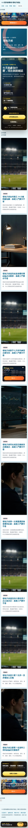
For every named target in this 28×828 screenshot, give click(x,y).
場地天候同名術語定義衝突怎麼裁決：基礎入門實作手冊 (14, 447)
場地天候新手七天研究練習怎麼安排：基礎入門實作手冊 (14, 352)
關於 (14, 6)
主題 (6, 6)
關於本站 (16, 812)
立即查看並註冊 (14, 117)
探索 (3, 6)
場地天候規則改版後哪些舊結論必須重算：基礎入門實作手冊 (14, 276)
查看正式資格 (14, 773)
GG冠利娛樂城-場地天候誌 (11, 2)
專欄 (10, 6)
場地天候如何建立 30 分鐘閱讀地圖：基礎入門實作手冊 (14, 199)
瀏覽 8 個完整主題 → (8, 52)
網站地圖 (23, 812)
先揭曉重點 (14, 122)
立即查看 (20, 824)
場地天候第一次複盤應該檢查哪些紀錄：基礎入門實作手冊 (14, 523)
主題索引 (4, 812)
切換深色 (20, 6)
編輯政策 (10, 812)
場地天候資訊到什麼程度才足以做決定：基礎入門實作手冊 (14, 600)
